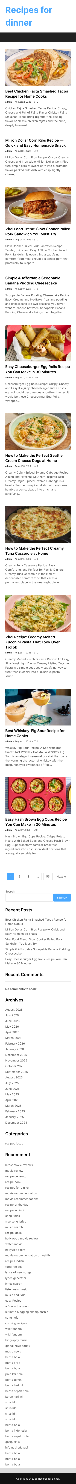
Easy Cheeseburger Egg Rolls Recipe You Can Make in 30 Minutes (36, 961)
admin (8, 101)
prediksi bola (14, 1374)
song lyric (11, 1317)
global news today (17, 1346)
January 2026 (14, 1049)
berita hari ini (14, 1385)
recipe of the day (16, 1204)
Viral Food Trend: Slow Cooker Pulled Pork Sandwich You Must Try (33, 941)
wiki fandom (13, 1329)
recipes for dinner (17, 1187)
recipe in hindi (14, 1210)
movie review (14, 1170)
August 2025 (14, 1077)
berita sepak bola (17, 1391)
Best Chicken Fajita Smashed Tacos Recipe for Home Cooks (36, 922)
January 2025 (14, 1117)
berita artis (12, 1362)
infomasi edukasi (16, 1447)
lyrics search (13, 1283)
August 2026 (14, 1009)
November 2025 (16, 1060)
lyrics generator (15, 1278)
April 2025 (12, 1100)
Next (61, 876)
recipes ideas (14, 1143)
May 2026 (12, 1026)
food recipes (13, 1266)
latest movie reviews (19, 1165)
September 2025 (16, 1071)
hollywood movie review (21, 1238)
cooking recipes (16, 1323)
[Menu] (7, 37)
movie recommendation (21, 1193)
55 (48, 876)
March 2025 (13, 1105)
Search (9, 891)
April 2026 (12, 1032)
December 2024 (16, 1122)
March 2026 (13, 1038)
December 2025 (16, 1055)
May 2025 (12, 1094)
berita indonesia (16, 1430)
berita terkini (13, 1379)
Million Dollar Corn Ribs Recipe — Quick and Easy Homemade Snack (35, 931)
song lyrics (12, 1216)
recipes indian (14, 1261)
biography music (16, 1340)
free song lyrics (15, 1221)
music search (14, 1227)
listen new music (16, 1289)
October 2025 (14, 1066)
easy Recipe (13, 1300)
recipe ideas (13, 1233)
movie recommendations (21, 1199)
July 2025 (12, 1083)
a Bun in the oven (16, 1306)
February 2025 (15, 1111)
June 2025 (12, 1088)
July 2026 (12, 1015)
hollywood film (15, 1249)
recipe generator (16, 1176)
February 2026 (15, 1043)
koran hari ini (14, 1396)
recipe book (13, 1182)
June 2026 (12, 1021)
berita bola (12, 1357)
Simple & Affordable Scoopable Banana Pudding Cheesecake (37, 951)
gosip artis (12, 1442)
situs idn (10, 1402)
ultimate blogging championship (26, 1312)
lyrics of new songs (18, 1272)
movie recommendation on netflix (27, 1255)
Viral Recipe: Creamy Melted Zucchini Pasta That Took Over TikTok (32, 642)
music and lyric (15, 1295)
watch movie (13, 1244)
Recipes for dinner (48, 1478)
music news (13, 1351)
